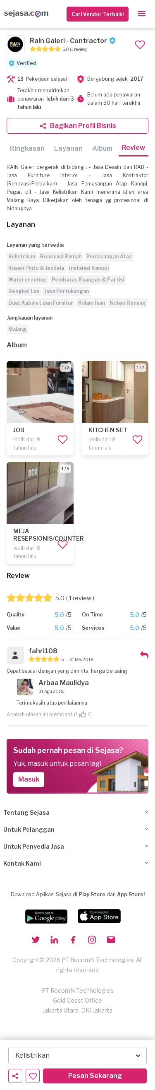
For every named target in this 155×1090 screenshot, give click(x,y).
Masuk (28, 779)
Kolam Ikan (91, 303)
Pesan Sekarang (95, 1076)
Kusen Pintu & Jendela (36, 268)
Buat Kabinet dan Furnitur (40, 303)
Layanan (68, 148)
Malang (17, 329)
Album (102, 148)
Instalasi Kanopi (89, 268)
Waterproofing (27, 280)
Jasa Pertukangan (66, 291)
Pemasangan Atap (109, 256)
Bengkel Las (23, 291)
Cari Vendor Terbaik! (98, 14)
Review (133, 148)
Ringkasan (27, 148)
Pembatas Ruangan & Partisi (88, 280)
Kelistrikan (21, 256)
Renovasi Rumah (60, 256)
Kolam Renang (128, 303)
